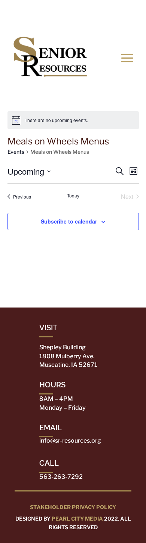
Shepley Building (62, 347)
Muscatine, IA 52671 (68, 364)
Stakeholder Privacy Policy (73, 507)
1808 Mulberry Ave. (67, 356)
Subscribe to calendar (69, 221)
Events (15, 152)
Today (73, 196)
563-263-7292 (61, 476)
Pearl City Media (77, 518)
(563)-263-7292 (78, 13)
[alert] (73, 120)
